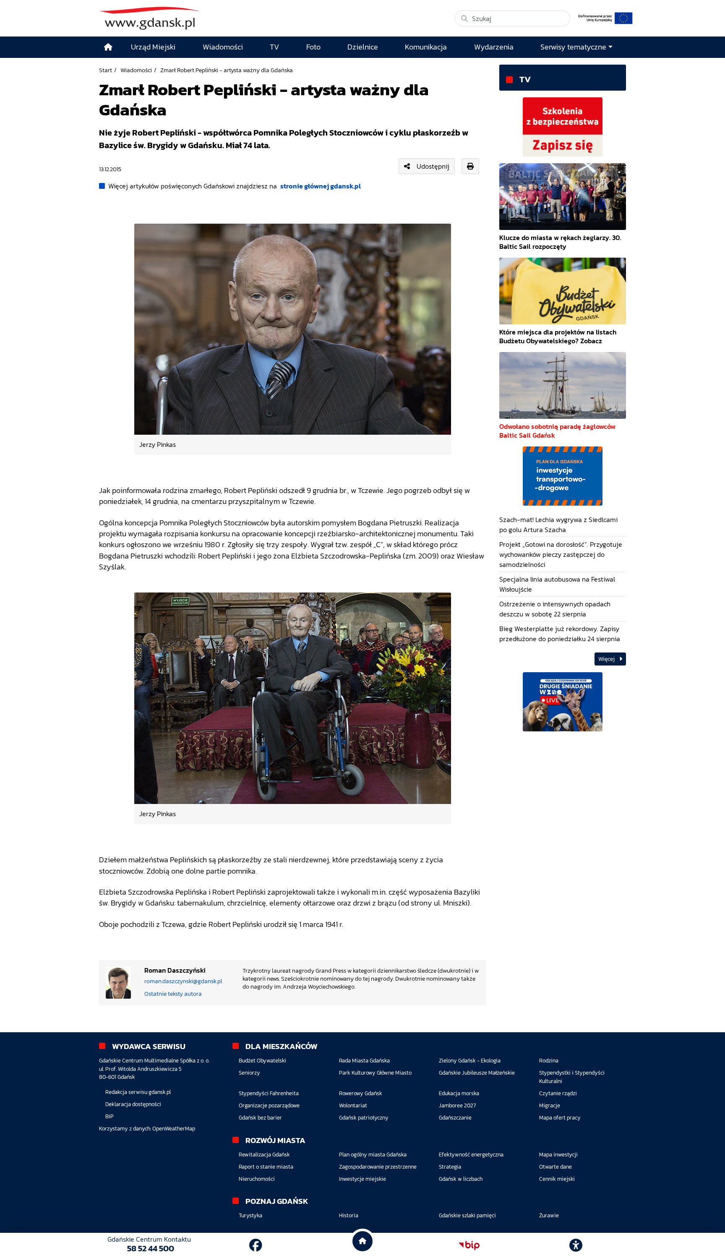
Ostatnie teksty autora (173, 993)
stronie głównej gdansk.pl (320, 186)
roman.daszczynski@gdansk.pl (183, 981)
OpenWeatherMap (173, 1129)
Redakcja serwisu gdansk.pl (138, 1092)
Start (105, 70)
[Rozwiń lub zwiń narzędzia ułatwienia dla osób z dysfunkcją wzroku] (576, 1245)
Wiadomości (136, 70)
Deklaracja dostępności (133, 1104)
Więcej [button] (607, 659)
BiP (109, 1116)
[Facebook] (255, 1245)
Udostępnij (433, 166)
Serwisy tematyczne (573, 47)
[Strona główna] (108, 47)
